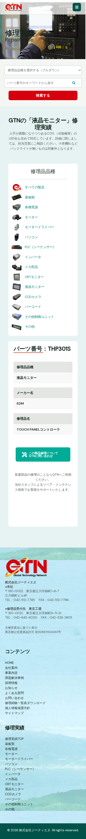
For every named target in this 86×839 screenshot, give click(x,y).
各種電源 (31, 207)
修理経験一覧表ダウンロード (25, 703)
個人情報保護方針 (17, 708)
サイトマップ (14, 713)
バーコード (33, 306)
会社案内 (11, 668)
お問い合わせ (14, 698)
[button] (43, 454)
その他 (30, 326)
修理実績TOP (14, 739)
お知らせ (11, 688)
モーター (31, 217)
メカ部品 (31, 267)
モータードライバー (39, 227)
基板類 (30, 197)
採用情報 (11, 683)
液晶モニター (34, 287)
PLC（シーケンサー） (40, 247)
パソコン (31, 237)
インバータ (33, 257)
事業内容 (11, 673)
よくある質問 (14, 693)
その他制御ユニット (39, 317)
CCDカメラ (33, 297)
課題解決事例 (14, 678)
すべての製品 (34, 187)
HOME (9, 663)
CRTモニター (34, 277)
